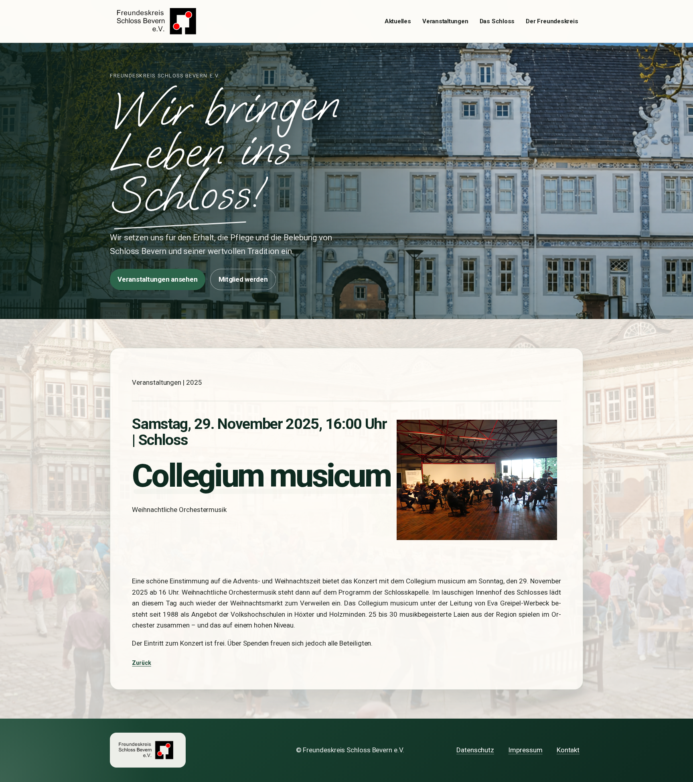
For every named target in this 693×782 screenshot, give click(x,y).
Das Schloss (497, 21)
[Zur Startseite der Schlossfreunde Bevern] (159, 21)
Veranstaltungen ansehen (157, 279)
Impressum (525, 750)
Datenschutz (475, 750)
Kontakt (568, 750)
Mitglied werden (243, 279)
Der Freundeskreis (552, 21)
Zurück (141, 663)
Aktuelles (398, 21)
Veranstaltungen (445, 21)
